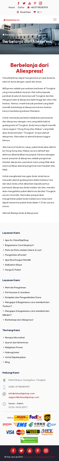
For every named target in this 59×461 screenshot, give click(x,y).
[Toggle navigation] (55, 19)
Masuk (12, 7)
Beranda (9, 34)
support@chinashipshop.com (23, 397)
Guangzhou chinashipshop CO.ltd (39, 457)
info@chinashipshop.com (21, 393)
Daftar (21, 7)
